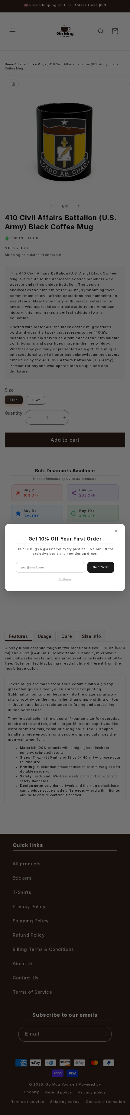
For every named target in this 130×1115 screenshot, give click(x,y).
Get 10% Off (101, 567)
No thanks (65, 579)
